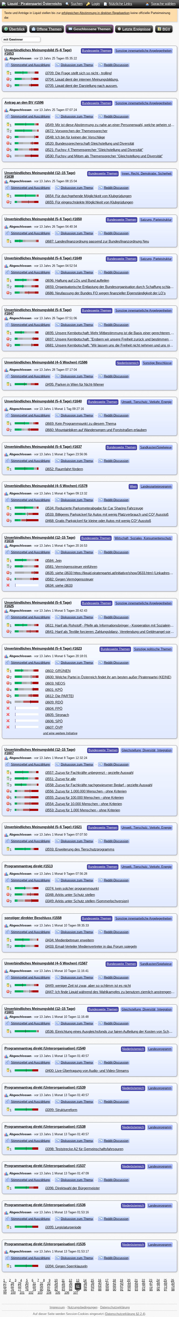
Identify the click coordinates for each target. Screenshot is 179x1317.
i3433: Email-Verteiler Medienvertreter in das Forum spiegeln (91, 946)
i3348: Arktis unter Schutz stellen (70, 895)
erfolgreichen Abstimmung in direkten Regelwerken (96, 13)
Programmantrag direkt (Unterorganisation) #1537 (45, 1166)
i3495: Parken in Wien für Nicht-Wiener (74, 384)
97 (165, 1289)
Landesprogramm (160, 1049)
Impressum (57, 1307)
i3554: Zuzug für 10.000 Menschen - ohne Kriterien (83, 804)
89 (107, 1289)
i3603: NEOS (55, 683)
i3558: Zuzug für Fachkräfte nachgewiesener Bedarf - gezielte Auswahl (98, 785)
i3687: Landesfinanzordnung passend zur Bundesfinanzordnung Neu (97, 241)
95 (151, 1289)
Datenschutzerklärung (115, 1307)
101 (22, 1292)
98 (173, 1289)
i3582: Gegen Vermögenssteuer (69, 579)
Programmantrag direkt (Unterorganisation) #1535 (45, 1244)
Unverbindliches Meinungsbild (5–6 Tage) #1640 (43, 401)
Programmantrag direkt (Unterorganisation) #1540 (45, 1048)
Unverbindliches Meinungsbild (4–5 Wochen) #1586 (45, 362)
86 (85, 1289)
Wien (133, 486)
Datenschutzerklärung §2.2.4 (125, 1314)
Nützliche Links (120, 4)
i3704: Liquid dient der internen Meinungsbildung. (82, 79)
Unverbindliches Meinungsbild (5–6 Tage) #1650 (43, 219)
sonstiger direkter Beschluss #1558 (33, 918)
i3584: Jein (53, 560)
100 (13, 1292)
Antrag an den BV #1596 (24, 102)
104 (48, 1292)
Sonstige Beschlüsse (157, 363)
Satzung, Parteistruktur (156, 219)
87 (92, 1289)
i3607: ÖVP (54, 727)
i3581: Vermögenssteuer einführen (71, 567)
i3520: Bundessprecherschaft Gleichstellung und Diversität (89, 143)
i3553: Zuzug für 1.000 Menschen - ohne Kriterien (82, 810)
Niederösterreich (128, 363)
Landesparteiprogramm (156, 486)
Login (96, 4)
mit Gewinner (13, 39)
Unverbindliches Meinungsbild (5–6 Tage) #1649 (43, 258)
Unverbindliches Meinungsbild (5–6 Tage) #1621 (43, 827)
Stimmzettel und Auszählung (30, 65)
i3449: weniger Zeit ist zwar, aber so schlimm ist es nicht (88, 986)
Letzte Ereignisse (136, 29)
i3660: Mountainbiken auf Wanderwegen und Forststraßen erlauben (96, 430)
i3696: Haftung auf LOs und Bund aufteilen (77, 280)
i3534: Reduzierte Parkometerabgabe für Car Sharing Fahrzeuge (94, 508)
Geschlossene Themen (91, 29)
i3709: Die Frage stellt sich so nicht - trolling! (78, 73)
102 (30, 1292)
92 (129, 1289)
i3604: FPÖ (53, 708)
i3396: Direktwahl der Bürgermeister (72, 1188)
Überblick (17, 29)
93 (136, 1289)
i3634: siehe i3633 (58, 585)
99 (5, 1292)
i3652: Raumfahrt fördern (64, 469)
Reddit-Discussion (116, 65)
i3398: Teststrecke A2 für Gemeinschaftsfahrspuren (84, 1149)
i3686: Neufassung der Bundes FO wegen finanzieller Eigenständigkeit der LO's (105, 293)
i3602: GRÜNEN (58, 671)
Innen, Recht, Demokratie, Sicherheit (147, 173)
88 (99, 1289)
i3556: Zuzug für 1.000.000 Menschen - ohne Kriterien (86, 791)
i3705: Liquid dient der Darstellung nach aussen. (81, 86)
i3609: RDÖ (54, 702)
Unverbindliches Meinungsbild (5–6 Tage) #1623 (43, 648)
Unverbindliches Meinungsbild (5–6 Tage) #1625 (38, 604)
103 (40, 1292)
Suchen (77, 4)
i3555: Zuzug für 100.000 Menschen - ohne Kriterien (84, 797)
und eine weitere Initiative (60, 733)
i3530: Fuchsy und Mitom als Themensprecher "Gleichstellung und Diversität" (104, 156)
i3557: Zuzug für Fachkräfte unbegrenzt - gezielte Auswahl (89, 773)
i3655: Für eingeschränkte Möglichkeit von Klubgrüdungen (89, 202)
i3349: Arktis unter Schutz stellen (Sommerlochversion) (87, 901)
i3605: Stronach (57, 715)
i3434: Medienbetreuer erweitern (69, 940)
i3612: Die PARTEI (59, 696)
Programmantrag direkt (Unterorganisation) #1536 (45, 1205)
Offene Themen (49, 29)
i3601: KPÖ (54, 690)
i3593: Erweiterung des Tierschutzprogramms (79, 849)
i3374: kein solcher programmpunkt (72, 888)
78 (26, 1289)
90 (114, 1289)
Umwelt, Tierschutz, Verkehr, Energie (146, 402)
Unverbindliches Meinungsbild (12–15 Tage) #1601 (39, 1010)
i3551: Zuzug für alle (60, 779)
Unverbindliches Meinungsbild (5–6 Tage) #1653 (38, 51)
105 (57, 1292)
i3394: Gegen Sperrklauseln (66, 1266)
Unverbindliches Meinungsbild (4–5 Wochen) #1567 (45, 963)
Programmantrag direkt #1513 (28, 866)
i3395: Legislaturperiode (63, 1227)
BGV (166, 29)
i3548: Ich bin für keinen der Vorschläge (75, 137)
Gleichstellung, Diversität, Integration (147, 750)
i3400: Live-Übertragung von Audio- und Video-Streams (87, 1071)
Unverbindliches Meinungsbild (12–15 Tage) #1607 (39, 751)
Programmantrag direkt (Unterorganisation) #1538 (45, 1126)
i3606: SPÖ (54, 721)
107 (75, 1292)
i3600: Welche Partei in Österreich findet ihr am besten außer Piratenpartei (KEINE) (108, 677)
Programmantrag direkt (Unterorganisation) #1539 (45, 1087)
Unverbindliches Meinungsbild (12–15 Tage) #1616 (39, 539)
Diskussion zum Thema (77, 65)
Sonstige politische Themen (153, 649)
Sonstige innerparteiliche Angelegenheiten (143, 50)
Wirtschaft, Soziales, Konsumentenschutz (143, 538)
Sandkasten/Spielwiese (156, 447)
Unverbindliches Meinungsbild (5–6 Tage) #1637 (43, 447)
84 (70, 1289)
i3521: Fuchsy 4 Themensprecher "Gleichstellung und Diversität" (94, 150)
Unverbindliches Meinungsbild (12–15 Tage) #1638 (39, 174)
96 (158, 1289)
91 (121, 1289)
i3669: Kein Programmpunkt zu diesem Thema (80, 423)
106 (66, 1292)
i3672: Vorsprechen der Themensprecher (76, 131)
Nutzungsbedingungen (82, 1307)
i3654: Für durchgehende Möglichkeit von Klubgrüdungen (88, 196)
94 (143, 1289)
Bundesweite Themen (96, 50)
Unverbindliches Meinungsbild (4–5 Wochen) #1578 (45, 486)
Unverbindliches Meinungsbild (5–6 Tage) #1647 (38, 311)
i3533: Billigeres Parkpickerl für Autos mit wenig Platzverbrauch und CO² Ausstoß (107, 514)
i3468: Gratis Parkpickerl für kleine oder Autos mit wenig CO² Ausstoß (98, 521)
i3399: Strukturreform (61, 1110)
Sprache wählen (163, 4)
